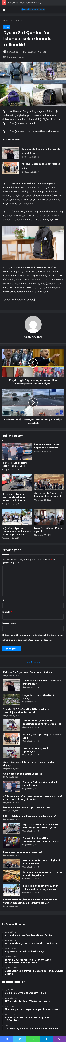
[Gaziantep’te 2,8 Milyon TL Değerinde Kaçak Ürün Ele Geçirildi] (11, 725)
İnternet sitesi (9, 623)
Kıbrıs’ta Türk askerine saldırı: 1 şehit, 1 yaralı (14, 464)
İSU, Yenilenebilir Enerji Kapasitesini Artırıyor (46, 446)
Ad (4, 600)
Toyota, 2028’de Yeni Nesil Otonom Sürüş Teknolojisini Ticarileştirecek (26, 710)
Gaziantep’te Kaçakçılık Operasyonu (36, 750)
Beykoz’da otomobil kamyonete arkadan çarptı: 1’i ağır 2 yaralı (14, 497)
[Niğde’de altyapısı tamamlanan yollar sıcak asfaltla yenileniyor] (17, 517)
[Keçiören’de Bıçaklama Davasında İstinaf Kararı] (10, 153)
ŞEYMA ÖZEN (13, 52)
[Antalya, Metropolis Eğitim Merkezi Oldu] (10, 168)
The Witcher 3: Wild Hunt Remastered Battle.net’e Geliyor (40, 840)
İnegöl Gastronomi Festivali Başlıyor (25, 2)
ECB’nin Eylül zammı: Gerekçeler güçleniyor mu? (29, 816)
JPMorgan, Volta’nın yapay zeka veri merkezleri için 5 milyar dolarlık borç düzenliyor (33, 797)
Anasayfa (9, 20)
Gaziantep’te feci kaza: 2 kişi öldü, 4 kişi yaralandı (48, 495)
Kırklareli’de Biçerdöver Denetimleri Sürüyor (27, 672)
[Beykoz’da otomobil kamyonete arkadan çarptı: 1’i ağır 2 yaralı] (17, 482)
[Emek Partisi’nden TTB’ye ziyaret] (49, 517)
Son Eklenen (33, 662)
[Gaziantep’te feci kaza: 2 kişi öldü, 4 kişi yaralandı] (49, 482)
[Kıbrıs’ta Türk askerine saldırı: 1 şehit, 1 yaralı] (17, 451)
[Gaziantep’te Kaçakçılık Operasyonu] (11, 752)
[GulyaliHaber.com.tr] (33, 9)
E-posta (7, 612)
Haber (19, 20)
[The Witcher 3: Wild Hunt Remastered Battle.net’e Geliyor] (11, 842)
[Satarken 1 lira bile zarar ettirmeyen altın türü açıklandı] (11, 876)
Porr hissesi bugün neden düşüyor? (22, 852)
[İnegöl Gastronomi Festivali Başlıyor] (11, 699)
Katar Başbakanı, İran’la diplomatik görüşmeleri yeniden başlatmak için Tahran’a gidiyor (30, 901)
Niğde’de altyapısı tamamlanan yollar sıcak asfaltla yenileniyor (16, 531)
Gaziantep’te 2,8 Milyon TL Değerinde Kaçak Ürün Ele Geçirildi (41, 722)
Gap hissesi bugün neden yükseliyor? (24, 773)
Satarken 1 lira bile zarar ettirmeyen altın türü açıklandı (42, 873)
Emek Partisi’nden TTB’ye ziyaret (48, 530)
